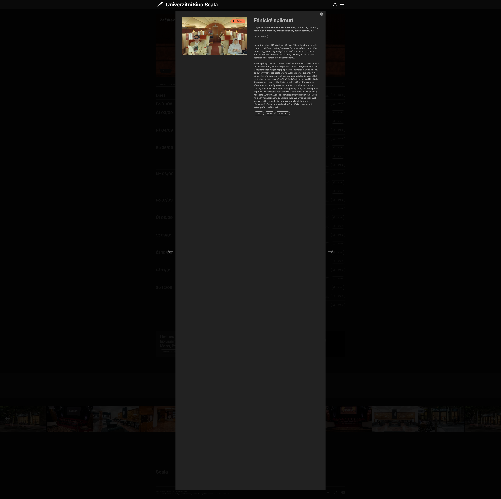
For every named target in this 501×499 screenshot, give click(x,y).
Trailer (239, 21)
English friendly (261, 36)
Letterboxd (282, 113)
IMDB (269, 113)
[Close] (322, 14)
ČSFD (259, 113)
